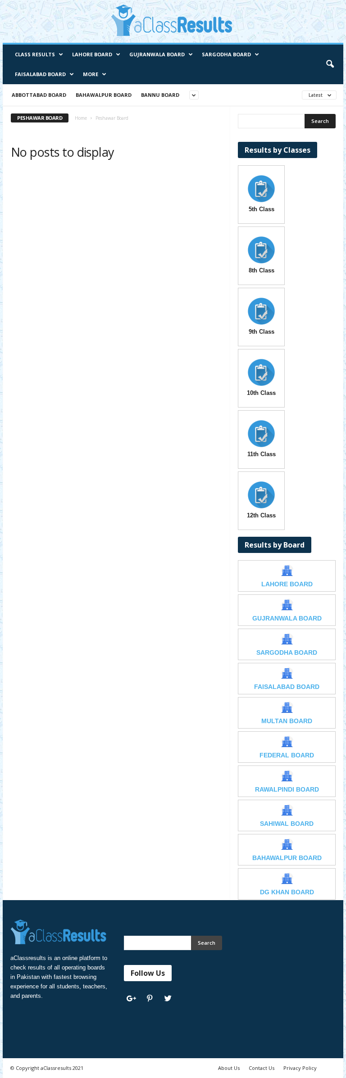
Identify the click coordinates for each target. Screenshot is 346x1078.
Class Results (35, 54)
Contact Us (261, 1067)
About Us (229, 1067)
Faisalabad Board (40, 74)
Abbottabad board (39, 94)
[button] (330, 64)
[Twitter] (169, 999)
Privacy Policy (300, 1067)
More (90, 74)
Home (81, 118)
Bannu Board (160, 94)
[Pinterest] (151, 999)
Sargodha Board (226, 54)
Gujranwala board (157, 54)
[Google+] (133, 999)
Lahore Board (92, 54)
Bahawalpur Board (104, 94)
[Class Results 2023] (173, 20)
